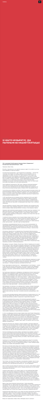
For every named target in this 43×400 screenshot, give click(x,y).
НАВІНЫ (5, 1)
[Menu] (39, 2)
